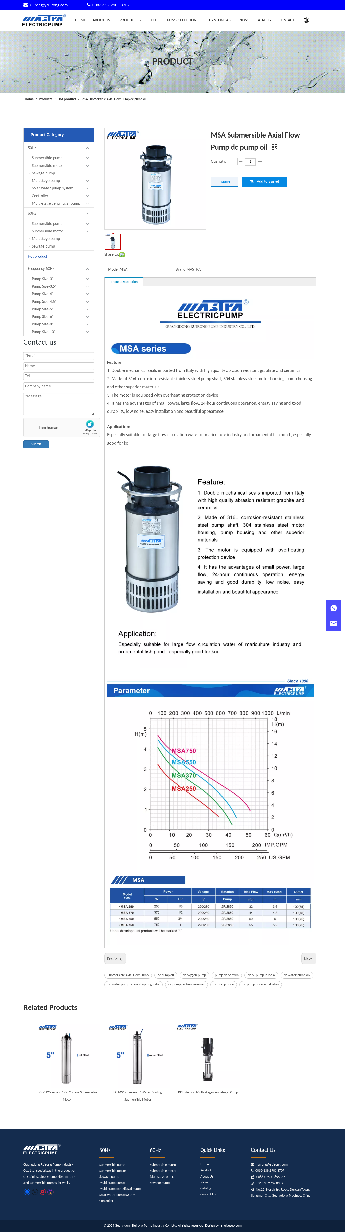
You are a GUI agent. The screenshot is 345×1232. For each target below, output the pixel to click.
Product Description (124, 282)
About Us (206, 1177)
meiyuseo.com (231, 1226)
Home (204, 1164)
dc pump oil (166, 975)
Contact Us (208, 1194)
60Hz (32, 214)
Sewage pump (43, 173)
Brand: (181, 270)
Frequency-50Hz (41, 269)
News (204, 1182)
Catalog (205, 1188)
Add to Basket (268, 182)
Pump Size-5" (42, 309)
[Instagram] (50, 1192)
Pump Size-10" (43, 332)
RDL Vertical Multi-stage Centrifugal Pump (208, 1092)
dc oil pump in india (261, 975)
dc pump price (224, 985)
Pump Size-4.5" (44, 302)
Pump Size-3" (42, 279)
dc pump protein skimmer (186, 985)
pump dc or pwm (227, 975)
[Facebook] (27, 1192)
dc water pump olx (297, 975)
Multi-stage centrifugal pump (56, 204)
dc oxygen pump (194, 975)
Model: (114, 270)
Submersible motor (47, 166)
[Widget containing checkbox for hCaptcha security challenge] (61, 427)
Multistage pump (46, 181)
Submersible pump (47, 158)
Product (205, 1170)
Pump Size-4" (42, 294)
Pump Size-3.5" (44, 287)
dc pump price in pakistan (261, 985)
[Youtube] (42, 1192)
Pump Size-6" (42, 317)
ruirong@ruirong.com (49, 5)
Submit (36, 444)
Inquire (224, 182)
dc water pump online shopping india (133, 985)
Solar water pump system (52, 188)
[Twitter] (35, 1192)
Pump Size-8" (42, 324)
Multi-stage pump (112, 1183)
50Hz (32, 148)
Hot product (37, 257)
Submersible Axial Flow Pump (128, 975)
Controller (40, 196)
